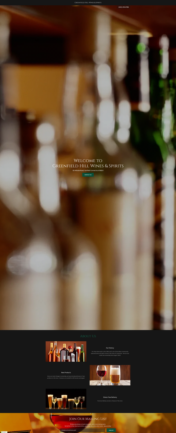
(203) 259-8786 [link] (123, 7)
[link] (88, 2)
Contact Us (88, 174)
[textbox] (82, 430)
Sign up (111, 430)
